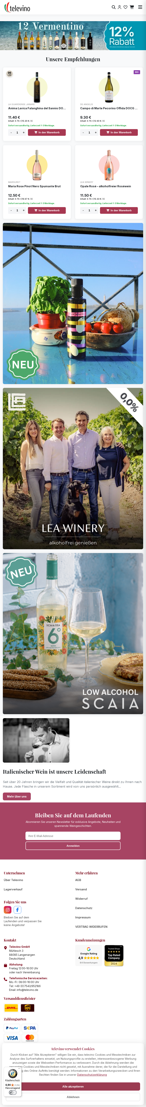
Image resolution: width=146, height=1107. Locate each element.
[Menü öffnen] (140, 7)
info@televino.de (27, 989)
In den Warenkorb (49, 132)
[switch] (13, 1092)
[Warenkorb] (132, 7)
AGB (78, 880)
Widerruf (81, 898)
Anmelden (73, 845)
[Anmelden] (119, 7)
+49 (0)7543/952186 (27, 986)
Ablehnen (73, 1097)
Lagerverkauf (13, 889)
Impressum (83, 917)
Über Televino (13, 880)
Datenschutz (83, 908)
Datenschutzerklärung (92, 1074)
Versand (81, 889)
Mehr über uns (17, 796)
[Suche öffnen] (114, 7)
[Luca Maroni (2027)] (9, 74)
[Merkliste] (125, 7)
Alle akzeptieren (73, 1086)
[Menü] (19, 1069)
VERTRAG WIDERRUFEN (91, 927)
